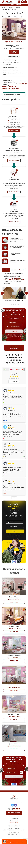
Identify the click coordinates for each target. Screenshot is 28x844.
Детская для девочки (9, 9)
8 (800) (14, 809)
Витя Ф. (9, 480)
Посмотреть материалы (14, 348)
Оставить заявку (14, 130)
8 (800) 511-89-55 (15, 120)
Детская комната (14, 8)
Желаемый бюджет (15, 326)
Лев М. (9, 425)
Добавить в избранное (14, 825)
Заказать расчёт (14, 52)
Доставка (14, 269)
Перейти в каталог (14, 221)
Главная (4, 8)
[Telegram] (13, 561)
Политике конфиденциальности (14, 535)
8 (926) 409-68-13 (15, 124)
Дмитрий (10, 407)
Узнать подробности (23, 83)
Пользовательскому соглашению (14, 536)
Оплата (21, 269)
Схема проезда (14, 822)
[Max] (15, 561)
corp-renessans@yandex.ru (14, 816)
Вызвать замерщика (14, 160)
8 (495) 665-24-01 (15, 122)
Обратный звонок (14, 812)
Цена (5, 269)
